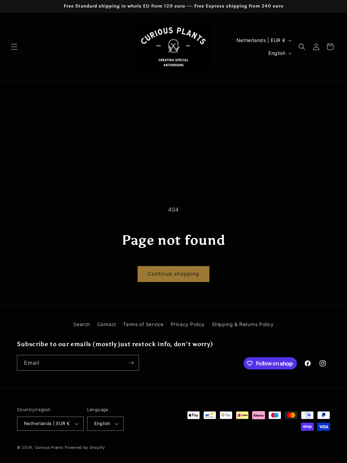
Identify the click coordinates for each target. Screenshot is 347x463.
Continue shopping (173, 273)
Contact (106, 324)
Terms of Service (143, 324)
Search (81, 324)
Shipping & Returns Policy (243, 324)
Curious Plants (49, 447)
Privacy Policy (188, 324)
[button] (14, 46)
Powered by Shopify (85, 447)
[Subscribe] (131, 363)
